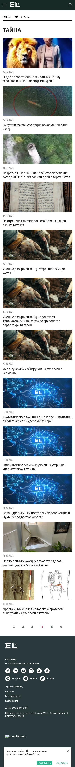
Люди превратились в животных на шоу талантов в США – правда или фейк (32, 79)
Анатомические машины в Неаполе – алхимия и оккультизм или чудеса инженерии (37, 419)
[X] (39, 670)
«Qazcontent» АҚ (14, 686)
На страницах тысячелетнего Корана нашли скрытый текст (34, 223)
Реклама (9, 691)
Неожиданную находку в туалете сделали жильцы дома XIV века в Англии (33, 563)
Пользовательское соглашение (22, 663)
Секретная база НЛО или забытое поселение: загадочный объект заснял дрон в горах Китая (36, 175)
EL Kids (34, 678)
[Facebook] (7, 670)
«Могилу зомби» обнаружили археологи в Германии (32, 371)
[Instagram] (31, 670)
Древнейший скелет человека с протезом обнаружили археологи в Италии (33, 611)
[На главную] (15, 5)
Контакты (10, 659)
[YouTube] (23, 670)
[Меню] (5, 5)
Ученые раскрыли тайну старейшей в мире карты (34, 271)
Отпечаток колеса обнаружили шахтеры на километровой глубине (33, 467)
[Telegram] (15, 670)
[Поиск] (70, 5)
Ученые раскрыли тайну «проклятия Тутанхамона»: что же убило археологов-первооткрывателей (32, 321)
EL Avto (51, 678)
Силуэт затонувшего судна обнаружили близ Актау (35, 127)
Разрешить (45, 762)
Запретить (62, 762)
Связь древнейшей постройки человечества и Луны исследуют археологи (36, 515)
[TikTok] (47, 670)
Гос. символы (12, 696)
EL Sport (16, 678)
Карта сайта (11, 700)
